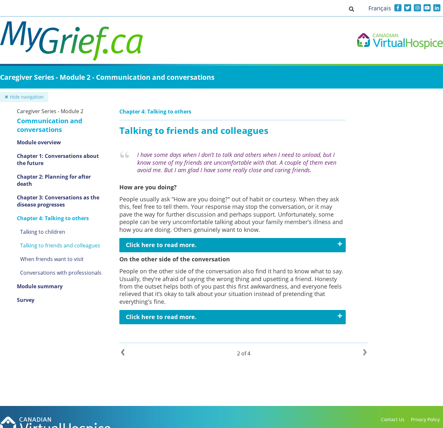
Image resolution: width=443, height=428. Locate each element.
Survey (25, 299)
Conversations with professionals (61, 272)
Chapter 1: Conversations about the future (58, 159)
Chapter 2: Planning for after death (54, 180)
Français (379, 8)
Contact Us (392, 419)
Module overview (39, 142)
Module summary (40, 286)
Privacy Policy (425, 419)
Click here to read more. (161, 245)
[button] (351, 8)
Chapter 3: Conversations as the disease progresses (58, 201)
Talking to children (42, 231)
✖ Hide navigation (24, 97)
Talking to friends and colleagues (60, 245)
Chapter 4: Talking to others (53, 218)
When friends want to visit (52, 259)
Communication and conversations (49, 125)
